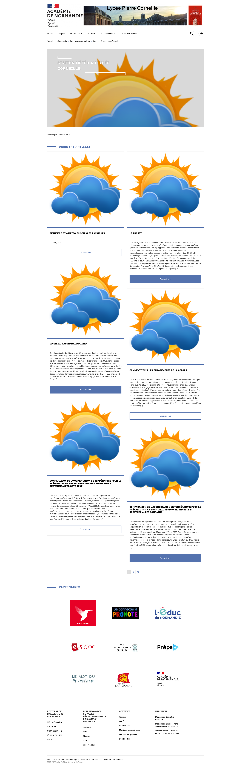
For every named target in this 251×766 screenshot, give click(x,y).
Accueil (50, 33)
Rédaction (107, 759)
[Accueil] (125, 15)
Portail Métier (124, 725)
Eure (85, 731)
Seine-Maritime (89, 745)
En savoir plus (85, 252)
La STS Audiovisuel (107, 33)
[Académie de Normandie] (168, 678)
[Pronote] (125, 612)
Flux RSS (50, 759)
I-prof (121, 721)
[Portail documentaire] (83, 647)
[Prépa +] (168, 647)
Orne (85, 740)
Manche (86, 736)
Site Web (50, 739)
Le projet (136, 233)
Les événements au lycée (80, 41)
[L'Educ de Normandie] (168, 612)
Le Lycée (61, 33)
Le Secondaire (76, 33)
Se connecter (118, 759)
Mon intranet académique (129, 730)
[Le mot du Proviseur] (83, 678)
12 (138, 572)
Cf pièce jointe (55, 242)
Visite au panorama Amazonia (68, 343)
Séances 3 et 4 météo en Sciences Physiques (77, 233)
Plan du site (60, 759)
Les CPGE (91, 33)
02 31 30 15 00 (56, 735)
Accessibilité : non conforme (91, 759)
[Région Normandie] (125, 678)
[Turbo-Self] (83, 612)
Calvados (87, 727)
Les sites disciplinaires (128, 734)
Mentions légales (72, 759)
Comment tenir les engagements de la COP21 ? (158, 370)
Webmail (122, 717)
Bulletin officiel (125, 739)
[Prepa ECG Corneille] (125, 647)
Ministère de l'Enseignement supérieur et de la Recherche (166, 725)
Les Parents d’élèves (129, 33)
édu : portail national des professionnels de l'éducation (167, 732)
